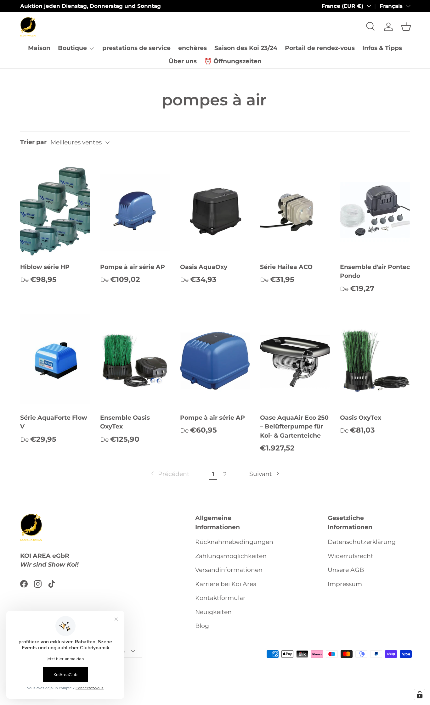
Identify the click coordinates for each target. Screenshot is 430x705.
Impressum (345, 584)
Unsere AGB (346, 570)
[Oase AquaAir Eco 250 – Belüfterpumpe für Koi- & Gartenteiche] (295, 360)
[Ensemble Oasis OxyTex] (135, 360)
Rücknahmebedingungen (234, 542)
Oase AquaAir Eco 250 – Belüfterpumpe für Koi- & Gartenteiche (294, 426)
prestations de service (136, 48)
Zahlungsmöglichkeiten (231, 556)
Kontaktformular (220, 597)
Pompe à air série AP (132, 267)
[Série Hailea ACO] (295, 209)
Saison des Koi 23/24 (245, 48)
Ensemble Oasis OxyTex (125, 422)
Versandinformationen (229, 570)
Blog (202, 625)
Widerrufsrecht (350, 556)
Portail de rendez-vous (320, 48)
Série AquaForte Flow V (53, 422)
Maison (39, 48)
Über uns (183, 61)
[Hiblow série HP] (55, 209)
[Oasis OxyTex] (375, 360)
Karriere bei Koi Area (226, 584)
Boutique (72, 48)
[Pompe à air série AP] (135, 209)
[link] (170, 474)
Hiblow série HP (45, 267)
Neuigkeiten (213, 612)
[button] (406, 27)
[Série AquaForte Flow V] (55, 360)
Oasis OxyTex (360, 417)
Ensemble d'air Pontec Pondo (375, 271)
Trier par (33, 142)
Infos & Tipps (382, 48)
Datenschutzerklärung (362, 542)
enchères (192, 48)
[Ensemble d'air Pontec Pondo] (375, 209)
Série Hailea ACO (286, 267)
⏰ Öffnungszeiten (233, 61)
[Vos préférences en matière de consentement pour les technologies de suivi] (419, 694)
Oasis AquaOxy (203, 267)
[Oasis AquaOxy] (215, 209)
